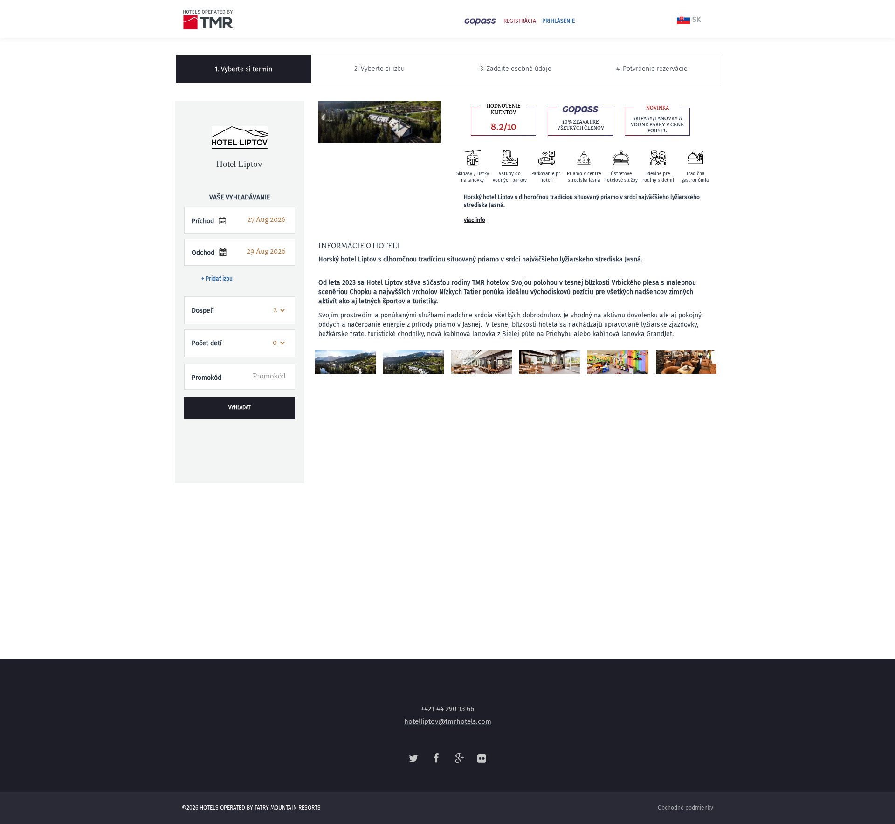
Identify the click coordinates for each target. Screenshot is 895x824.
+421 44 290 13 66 (447, 709)
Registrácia (519, 21)
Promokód (206, 378)
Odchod (203, 253)
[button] (239, 443)
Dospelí (203, 311)
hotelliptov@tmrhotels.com (447, 721)
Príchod (203, 221)
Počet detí (207, 343)
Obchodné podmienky (685, 807)
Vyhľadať (239, 408)
